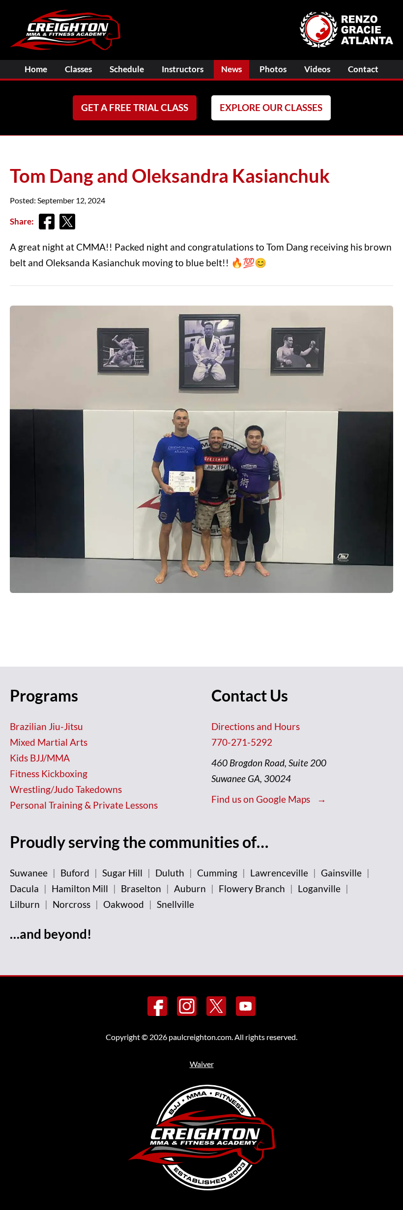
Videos (317, 69)
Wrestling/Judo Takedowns (66, 789)
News (231, 69)
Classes (78, 69)
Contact (363, 69)
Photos (273, 69)
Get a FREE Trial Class (134, 107)
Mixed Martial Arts (48, 742)
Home (36, 69)
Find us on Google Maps (261, 799)
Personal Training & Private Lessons (84, 805)
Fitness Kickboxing (48, 773)
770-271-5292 (241, 742)
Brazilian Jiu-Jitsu (46, 726)
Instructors (182, 69)
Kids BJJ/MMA (40, 757)
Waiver (202, 1064)
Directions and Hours (255, 726)
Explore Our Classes (271, 107)
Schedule (127, 69)
